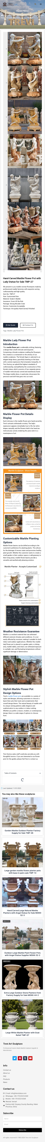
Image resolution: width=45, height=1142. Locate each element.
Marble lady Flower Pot (15, 331)
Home (5, 15)
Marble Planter (22, 11)
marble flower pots (14, 696)
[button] (40, 773)
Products (12, 15)
